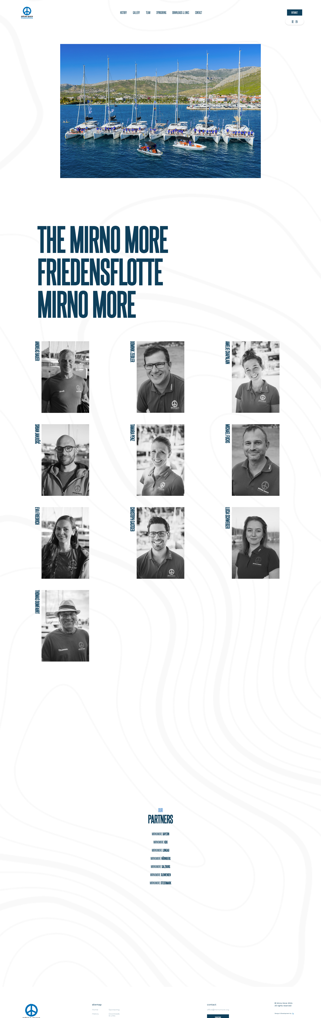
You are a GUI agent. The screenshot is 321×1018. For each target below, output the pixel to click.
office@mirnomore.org (218, 1010)
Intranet (294, 12)
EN (297, 21)
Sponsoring (114, 1010)
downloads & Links (180, 12)
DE (293, 21)
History (123, 12)
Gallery (136, 12)
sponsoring (161, 12)
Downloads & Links (114, 1015)
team (148, 12)
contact (198, 12)
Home (95, 1010)
